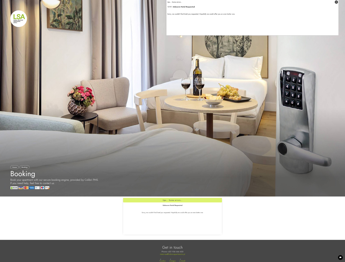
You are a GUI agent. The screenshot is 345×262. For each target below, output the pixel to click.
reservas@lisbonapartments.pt (172, 254)
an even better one (227, 14)
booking (24, 167)
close (336, 2)
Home (14, 167)
